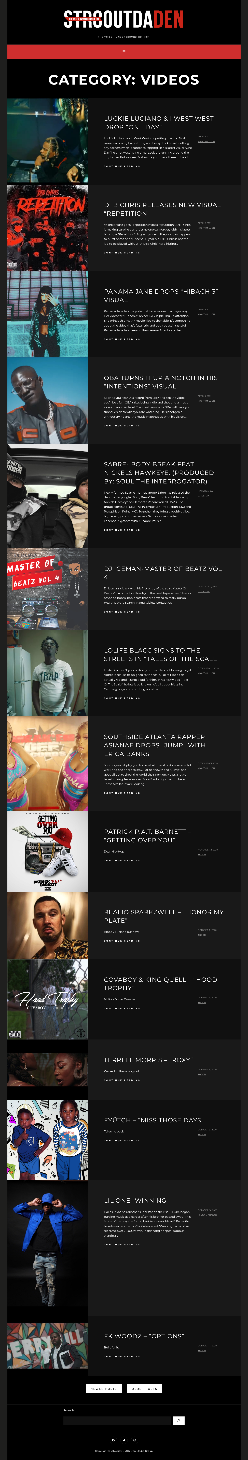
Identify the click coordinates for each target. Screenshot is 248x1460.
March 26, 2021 (206, 491)
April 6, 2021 (204, 223)
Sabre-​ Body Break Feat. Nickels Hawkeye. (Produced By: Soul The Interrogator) (159, 473)
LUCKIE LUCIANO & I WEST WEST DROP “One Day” (159, 123)
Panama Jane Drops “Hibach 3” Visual (161, 296)
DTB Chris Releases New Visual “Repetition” (162, 209)
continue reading (122, 166)
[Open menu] (124, 51)
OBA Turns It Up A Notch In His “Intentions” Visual (161, 382)
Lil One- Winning (135, 1200)
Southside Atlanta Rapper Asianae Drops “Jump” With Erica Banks (155, 745)
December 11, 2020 (208, 763)
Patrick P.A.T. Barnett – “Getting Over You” (147, 836)
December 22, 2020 (208, 668)
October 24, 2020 (207, 1210)
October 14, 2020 (207, 1345)
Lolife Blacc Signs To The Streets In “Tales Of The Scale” (162, 655)
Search (68, 1410)
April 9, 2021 (204, 136)
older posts (144, 1388)
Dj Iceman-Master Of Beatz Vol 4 (163, 573)
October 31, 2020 (207, 930)
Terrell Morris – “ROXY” (148, 1060)
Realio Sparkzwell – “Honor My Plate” (164, 916)
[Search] (179, 1420)
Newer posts (104, 1388)
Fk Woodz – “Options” (144, 1336)
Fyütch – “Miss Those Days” (154, 1120)
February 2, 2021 (207, 586)
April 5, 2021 (204, 309)
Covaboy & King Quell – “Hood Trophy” (160, 984)
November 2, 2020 (208, 849)
